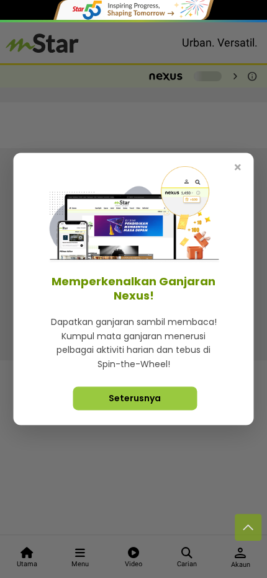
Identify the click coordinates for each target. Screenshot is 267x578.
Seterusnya (135, 398)
